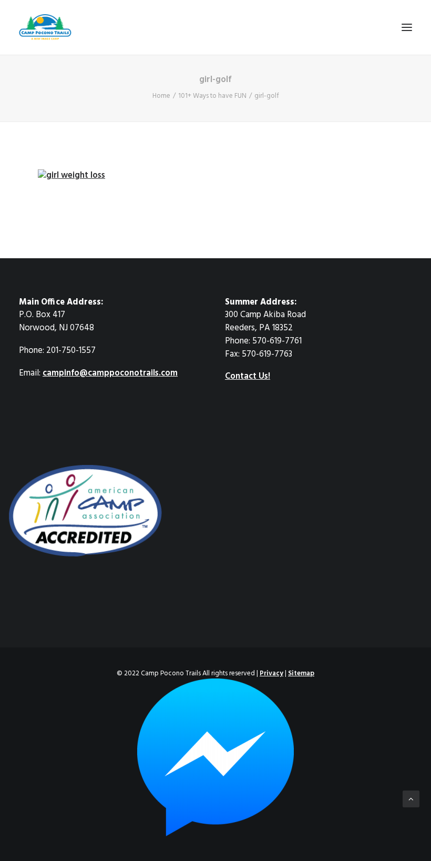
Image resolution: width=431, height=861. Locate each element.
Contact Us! (247, 376)
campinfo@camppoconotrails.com (110, 373)
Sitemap (301, 673)
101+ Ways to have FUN (212, 96)
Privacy (271, 673)
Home (161, 96)
